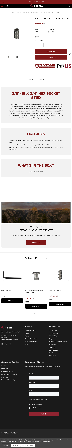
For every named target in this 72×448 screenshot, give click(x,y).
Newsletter (52, 356)
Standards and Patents (55, 353)
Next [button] (69, 2)
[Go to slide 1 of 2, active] (34, 313)
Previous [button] (3, 2)
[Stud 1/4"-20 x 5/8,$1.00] (60, 275)
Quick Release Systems (31, 342)
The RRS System (53, 333)
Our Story (36, 243)
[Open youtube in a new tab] (10, 344)
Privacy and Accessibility (8, 380)
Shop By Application (30, 330)
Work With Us (53, 336)
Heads (27, 336)
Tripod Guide (52, 347)
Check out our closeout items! (36, 2)
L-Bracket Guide (53, 344)
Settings (6, 445)
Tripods (27, 333)
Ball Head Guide (53, 350)
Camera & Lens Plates (31, 339)
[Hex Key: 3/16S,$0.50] (12, 275)
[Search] (7, 6)
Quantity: (39, 41)
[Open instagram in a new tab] (2, 344)
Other (26, 344)
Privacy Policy (45, 441)
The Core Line (53, 330)
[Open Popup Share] (70, 54)
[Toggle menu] (2, 6)
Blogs (50, 339)
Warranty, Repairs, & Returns (9, 374)
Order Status (4, 377)
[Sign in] (64, 6)
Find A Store (4, 369)
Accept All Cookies (28, 445)
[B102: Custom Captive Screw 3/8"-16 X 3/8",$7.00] (36, 275)
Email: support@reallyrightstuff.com (9, 338)
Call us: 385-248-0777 (10, 336)
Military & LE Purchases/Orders (58, 342)
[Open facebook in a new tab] (6, 344)
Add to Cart (12, 301)
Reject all (15, 445)
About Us (3, 366)
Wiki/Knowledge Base (7, 371)
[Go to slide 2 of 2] (37, 313)
